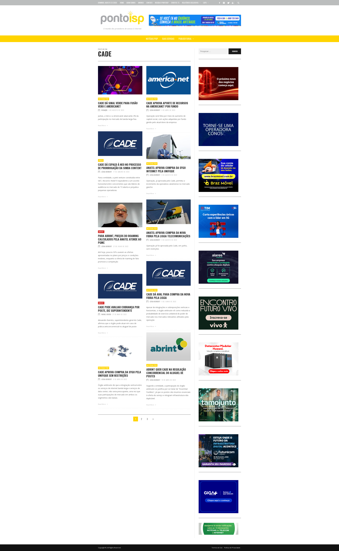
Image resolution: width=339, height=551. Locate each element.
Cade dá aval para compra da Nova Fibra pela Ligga (168, 296)
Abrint (101, 232)
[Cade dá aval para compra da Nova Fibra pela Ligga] (164, 273)
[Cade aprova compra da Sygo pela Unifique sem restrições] (116, 351)
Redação (104, 110)
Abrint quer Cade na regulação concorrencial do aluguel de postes (166, 373)
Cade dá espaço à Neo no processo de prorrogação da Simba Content (120, 166)
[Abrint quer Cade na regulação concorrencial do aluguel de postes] (164, 346)
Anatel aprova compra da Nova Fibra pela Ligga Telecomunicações (168, 234)
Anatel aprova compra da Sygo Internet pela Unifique (166, 169)
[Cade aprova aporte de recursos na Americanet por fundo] (164, 80)
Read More (102, 125)
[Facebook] (219, 2)
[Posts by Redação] (99, 110)
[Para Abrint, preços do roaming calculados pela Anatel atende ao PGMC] (116, 214)
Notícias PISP (103, 99)
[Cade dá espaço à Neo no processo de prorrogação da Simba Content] (116, 143)
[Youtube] (233, 2)
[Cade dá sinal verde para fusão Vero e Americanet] (116, 80)
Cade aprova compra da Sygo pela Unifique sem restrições (119, 373)
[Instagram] (224, 2)
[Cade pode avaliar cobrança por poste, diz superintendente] (116, 286)
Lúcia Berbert (155, 110)
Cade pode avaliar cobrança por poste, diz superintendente (118, 308)
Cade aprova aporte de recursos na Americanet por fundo (167, 104)
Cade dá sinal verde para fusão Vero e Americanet (118, 104)
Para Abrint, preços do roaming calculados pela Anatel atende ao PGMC (119, 239)
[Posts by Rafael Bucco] (99, 314)
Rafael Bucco (106, 314)
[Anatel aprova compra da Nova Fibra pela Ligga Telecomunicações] (164, 211)
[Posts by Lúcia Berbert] (147, 110)
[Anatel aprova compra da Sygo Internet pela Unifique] (164, 146)
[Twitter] (228, 2)
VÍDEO (101, 160)
